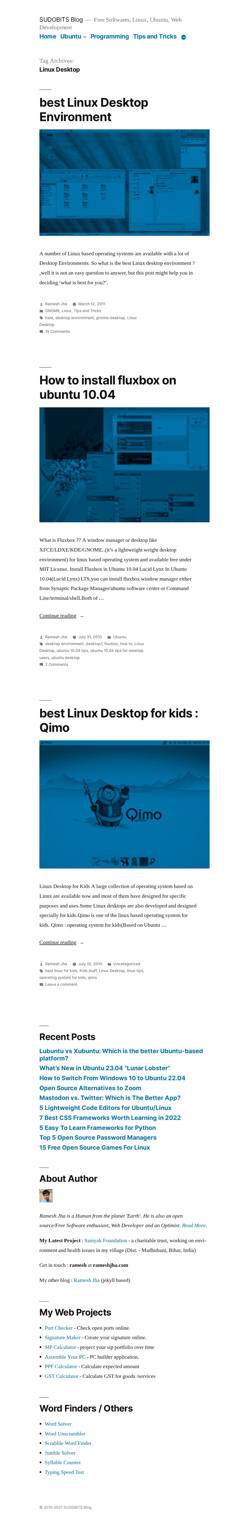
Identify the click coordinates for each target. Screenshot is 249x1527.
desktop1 (94, 643)
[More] (184, 37)
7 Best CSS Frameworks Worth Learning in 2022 (110, 1117)
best (49, 317)
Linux (66, 310)
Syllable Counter (63, 1462)
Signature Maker (62, 1337)
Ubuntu (70, 36)
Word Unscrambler (65, 1433)
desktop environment (74, 317)
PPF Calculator (61, 1366)
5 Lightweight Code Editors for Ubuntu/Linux (105, 1107)
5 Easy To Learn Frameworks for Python (97, 1127)
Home (47, 36)
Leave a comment (61, 984)
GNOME (52, 310)
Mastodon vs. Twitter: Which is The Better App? (110, 1097)
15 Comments (57, 331)
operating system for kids (62, 977)
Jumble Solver (60, 1453)
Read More (194, 1225)
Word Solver (58, 1424)
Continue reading (61, 615)
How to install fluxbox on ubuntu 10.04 (107, 387)
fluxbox (111, 643)
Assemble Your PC (65, 1357)
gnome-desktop (110, 317)
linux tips (135, 970)
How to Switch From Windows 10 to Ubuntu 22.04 (112, 1078)
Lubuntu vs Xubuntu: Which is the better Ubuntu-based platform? (121, 1054)
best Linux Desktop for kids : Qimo (118, 720)
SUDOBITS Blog (61, 19)
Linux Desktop (112, 970)
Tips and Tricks (155, 36)
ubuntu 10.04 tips (72, 650)
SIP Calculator (60, 1347)
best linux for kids (61, 970)
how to (126, 643)
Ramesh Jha (56, 304)
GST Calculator (61, 1376)
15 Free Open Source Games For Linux (94, 1147)
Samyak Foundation (105, 1240)
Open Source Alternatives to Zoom (90, 1088)
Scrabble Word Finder (68, 1443)
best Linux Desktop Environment (93, 109)
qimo (92, 977)
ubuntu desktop (65, 657)
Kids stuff (88, 970)
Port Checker (59, 1328)
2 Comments (56, 664)
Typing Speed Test (64, 1472)
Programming (109, 36)
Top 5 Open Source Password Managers (98, 1137)
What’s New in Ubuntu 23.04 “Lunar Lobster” (104, 1068)
